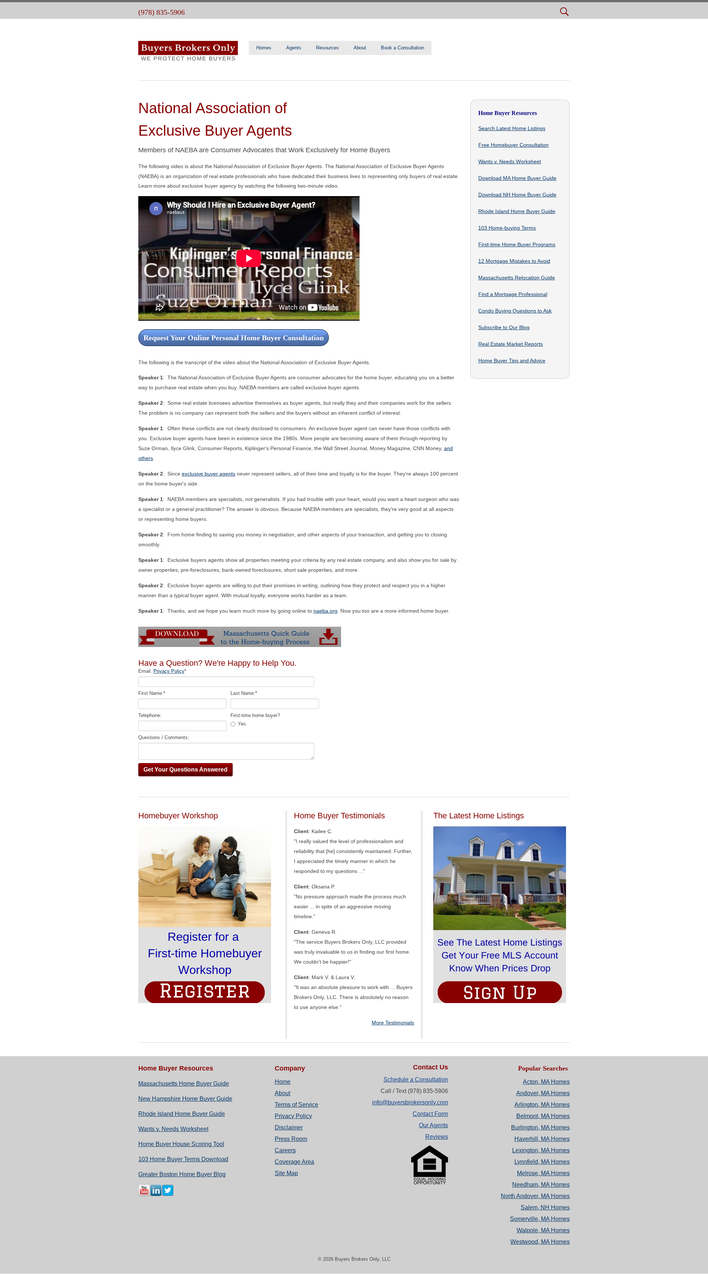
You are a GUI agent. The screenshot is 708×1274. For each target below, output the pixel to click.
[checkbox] (275, 724)
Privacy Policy (168, 671)
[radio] (275, 724)
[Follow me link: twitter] (168, 1195)
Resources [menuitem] (327, 48)
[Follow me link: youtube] (144, 1195)
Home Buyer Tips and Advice (511, 360)
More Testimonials (393, 1023)
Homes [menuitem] (263, 48)
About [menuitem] (360, 48)
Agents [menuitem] (293, 48)
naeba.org (325, 611)
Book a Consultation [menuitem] (402, 48)
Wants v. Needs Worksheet (509, 161)
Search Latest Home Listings (511, 128)
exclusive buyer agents (208, 474)
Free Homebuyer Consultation (513, 145)
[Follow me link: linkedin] (156, 1195)
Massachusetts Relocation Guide (516, 278)
